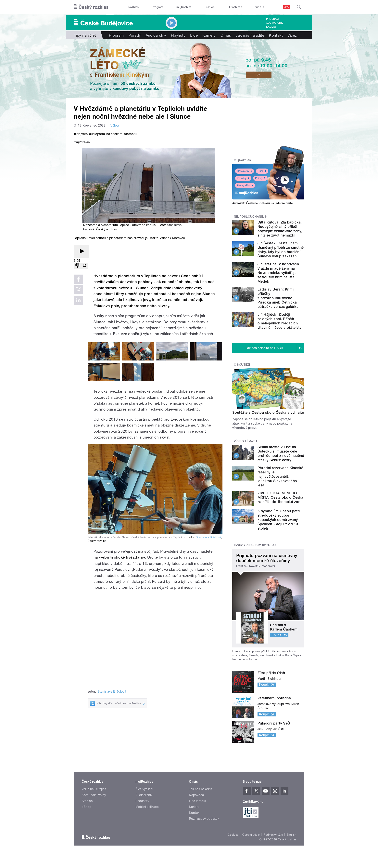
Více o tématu (245, 441)
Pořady (135, 35)
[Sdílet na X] (78, 289)
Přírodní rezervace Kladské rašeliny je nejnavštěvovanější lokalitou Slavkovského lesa (280, 476)
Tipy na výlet (85, 35)
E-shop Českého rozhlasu (256, 545)
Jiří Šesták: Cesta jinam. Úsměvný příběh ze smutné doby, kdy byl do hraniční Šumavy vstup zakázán (281, 249)
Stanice (210, 7)
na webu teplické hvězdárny (119, 557)
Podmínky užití (273, 834)
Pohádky (241, 178)
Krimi (260, 171)
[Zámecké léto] (189, 68)
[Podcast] (77, 266)
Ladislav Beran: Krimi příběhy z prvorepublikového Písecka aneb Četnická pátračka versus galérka (278, 298)
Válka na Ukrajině (94, 789)
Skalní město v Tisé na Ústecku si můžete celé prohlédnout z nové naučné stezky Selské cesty (281, 453)
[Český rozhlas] (91, 7)
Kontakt (276, 35)
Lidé (194, 35)
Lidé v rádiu (197, 801)
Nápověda (196, 795)
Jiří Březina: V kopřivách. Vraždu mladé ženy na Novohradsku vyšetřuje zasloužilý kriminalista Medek (279, 272)
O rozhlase (235, 7)
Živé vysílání (243, 185)
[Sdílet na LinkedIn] (78, 300)
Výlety (115, 125)
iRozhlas (133, 7)
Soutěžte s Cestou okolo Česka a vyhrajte (268, 412)
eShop (86, 807)
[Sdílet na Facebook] (78, 279)
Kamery (271, 26)
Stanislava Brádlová (208, 537)
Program (157, 7)
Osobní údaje (251, 834)
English (291, 834)
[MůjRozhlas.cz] (82, 142)
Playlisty (178, 35)
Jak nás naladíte (250, 35)
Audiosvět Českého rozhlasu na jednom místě (262, 203)
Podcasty (142, 801)
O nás (225, 35)
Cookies (233, 834)
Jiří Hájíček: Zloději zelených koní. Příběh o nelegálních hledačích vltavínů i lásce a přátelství (280, 321)
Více (293, 35)
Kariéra (194, 807)
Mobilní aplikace (147, 807)
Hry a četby (243, 171)
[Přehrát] (81, 251)
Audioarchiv (274, 22)
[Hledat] (299, 7)
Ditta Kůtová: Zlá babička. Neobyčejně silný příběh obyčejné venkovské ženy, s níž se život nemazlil (280, 228)
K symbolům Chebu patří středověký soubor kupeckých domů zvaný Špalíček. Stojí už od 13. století (279, 519)
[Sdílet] (84, 266)
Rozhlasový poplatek (204, 819)
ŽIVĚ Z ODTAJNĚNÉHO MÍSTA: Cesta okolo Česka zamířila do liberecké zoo (280, 497)
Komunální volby (94, 795)
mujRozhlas (184, 7)
